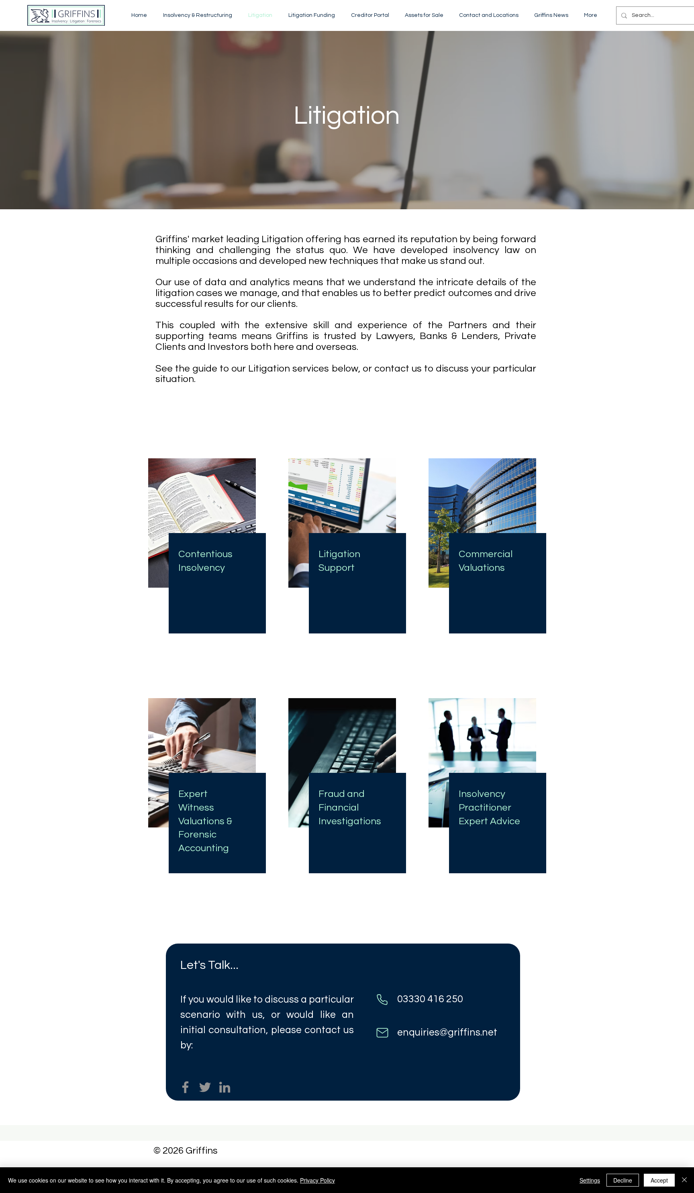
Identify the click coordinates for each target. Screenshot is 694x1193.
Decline (622, 1180)
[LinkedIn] (225, 1087)
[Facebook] (185, 1087)
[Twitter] (205, 1087)
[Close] (684, 1180)
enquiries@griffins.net (447, 1032)
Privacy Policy (317, 1180)
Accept (659, 1180)
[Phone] (382, 1000)
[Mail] (382, 1033)
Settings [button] (590, 1180)
